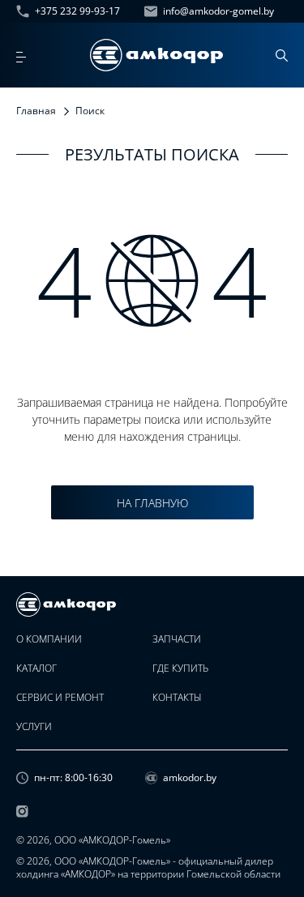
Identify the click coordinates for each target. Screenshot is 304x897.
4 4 (152, 280)
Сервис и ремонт (60, 697)
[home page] (156, 55)
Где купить (180, 668)
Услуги (34, 726)
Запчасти (176, 639)
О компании (49, 639)
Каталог (36, 668)
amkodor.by (189, 777)
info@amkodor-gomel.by (218, 11)
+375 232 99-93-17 (77, 11)
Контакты (177, 697)
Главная (36, 110)
